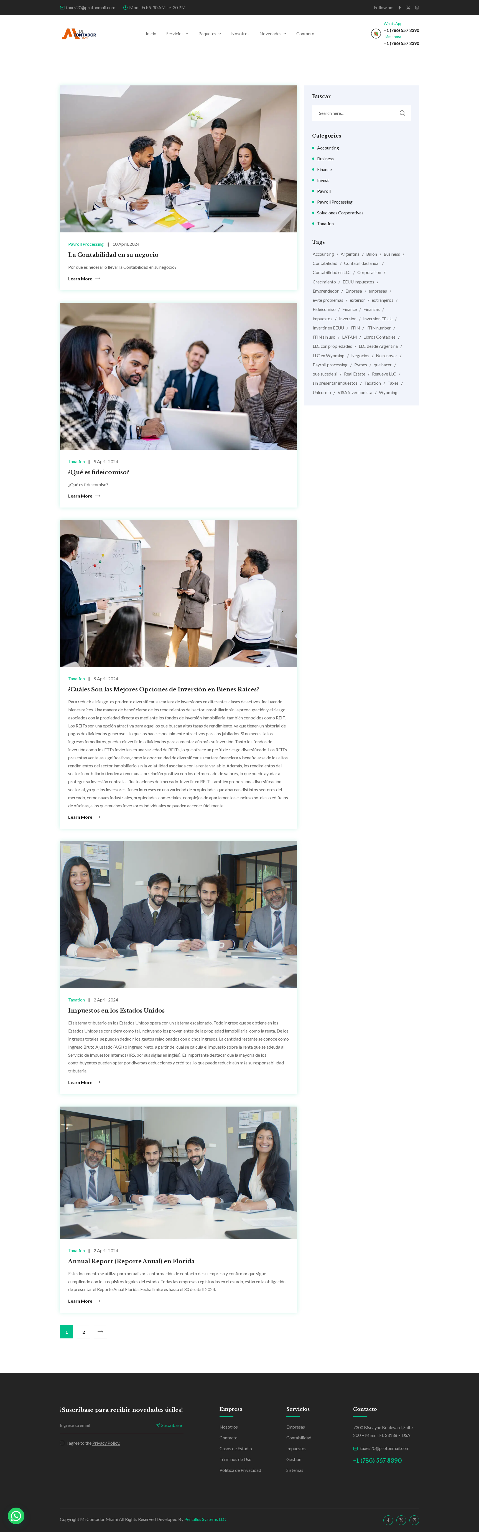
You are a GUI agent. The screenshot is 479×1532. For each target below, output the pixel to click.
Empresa (353, 290)
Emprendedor (326, 290)
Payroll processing (330, 364)
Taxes (393, 383)
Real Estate (354, 373)
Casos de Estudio (236, 1448)
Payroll (324, 191)
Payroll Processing (86, 244)
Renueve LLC (384, 373)
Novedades (270, 33)
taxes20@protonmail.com (90, 7)
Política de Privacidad (240, 1470)
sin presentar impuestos (335, 383)
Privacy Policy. (106, 1442)
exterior (357, 300)
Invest (323, 180)
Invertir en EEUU (328, 327)
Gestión (293, 1459)
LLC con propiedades (332, 346)
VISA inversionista (355, 392)
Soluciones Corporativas (340, 212)
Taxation (76, 461)
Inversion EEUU (378, 318)
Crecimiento (324, 281)
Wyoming (388, 392)
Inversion (347, 318)
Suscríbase (171, 1425)
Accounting (328, 147)
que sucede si (325, 373)
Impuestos (296, 1448)
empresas (378, 290)
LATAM (349, 336)
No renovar (386, 355)
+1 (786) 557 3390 (401, 30)
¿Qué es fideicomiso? (98, 472)
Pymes (360, 364)
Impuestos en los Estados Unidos (116, 1010)
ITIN (355, 327)
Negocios (360, 355)
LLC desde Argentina (378, 346)
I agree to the (93, 1442)
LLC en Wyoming (329, 355)
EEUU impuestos (358, 281)
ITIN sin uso (324, 336)
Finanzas (371, 309)
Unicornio (322, 392)
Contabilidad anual (361, 263)
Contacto (305, 33)
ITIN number (378, 327)
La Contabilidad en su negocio (113, 255)
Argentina (350, 254)
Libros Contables (379, 336)
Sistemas (294, 1470)
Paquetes (207, 33)
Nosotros (240, 33)
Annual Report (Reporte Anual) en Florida (131, 1261)
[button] (16, 1516)
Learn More (80, 278)
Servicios (175, 33)
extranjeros (382, 300)
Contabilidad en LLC (332, 272)
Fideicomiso (324, 309)
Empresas (295, 1426)
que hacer (383, 364)
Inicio (151, 33)
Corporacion (369, 272)
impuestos (322, 318)
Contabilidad (325, 263)
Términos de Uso (235, 1459)
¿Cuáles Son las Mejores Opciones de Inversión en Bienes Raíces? (163, 689)
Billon (371, 254)
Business (325, 158)
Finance (324, 169)
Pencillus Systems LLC (205, 1519)
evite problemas (328, 300)
